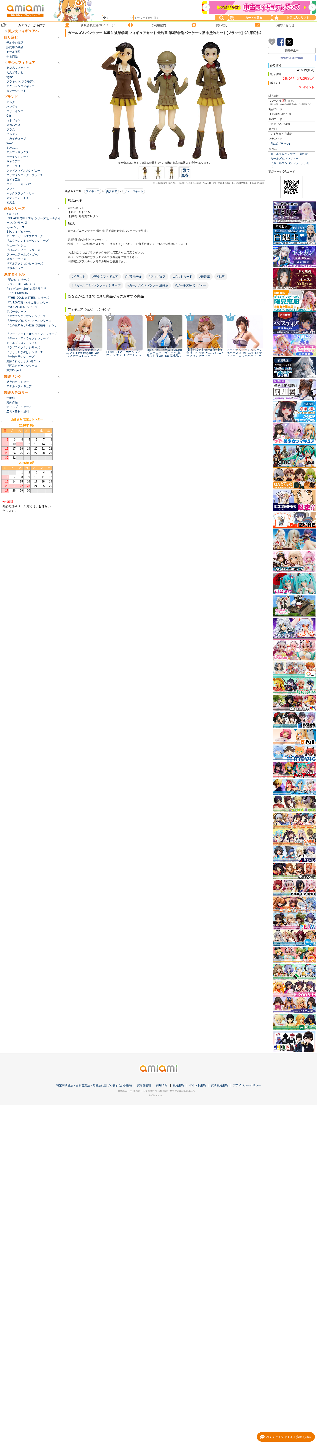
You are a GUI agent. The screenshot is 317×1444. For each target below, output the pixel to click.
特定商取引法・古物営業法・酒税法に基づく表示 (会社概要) (94, 1085)
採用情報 (161, 1085)
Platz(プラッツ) (280, 143)
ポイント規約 (197, 1085)
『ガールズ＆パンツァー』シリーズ (291, 165)
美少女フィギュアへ (23, 31)
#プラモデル (133, 276)
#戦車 (221, 276)
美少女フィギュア (21, 62)
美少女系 (111, 191)
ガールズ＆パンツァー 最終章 (289, 154)
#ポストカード (182, 276)
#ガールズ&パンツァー (190, 285)
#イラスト (78, 276)
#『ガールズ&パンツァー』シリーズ (96, 285)
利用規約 (178, 1085)
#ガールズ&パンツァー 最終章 (147, 285)
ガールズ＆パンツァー (284, 158)
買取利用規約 (219, 1085)
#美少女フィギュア (105, 276)
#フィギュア (157, 276)
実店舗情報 (144, 1085)
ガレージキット (133, 191)
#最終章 (204, 276)
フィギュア (93, 191)
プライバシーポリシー (247, 1085)
